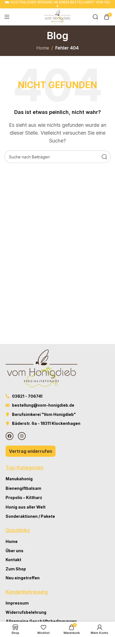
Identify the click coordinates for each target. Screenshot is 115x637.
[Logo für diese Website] (57, 16)
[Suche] (95, 16)
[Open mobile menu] (7, 16)
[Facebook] (9, 436)
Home (42, 48)
